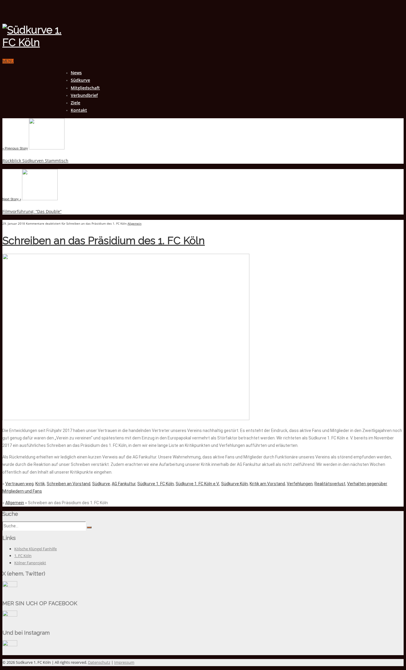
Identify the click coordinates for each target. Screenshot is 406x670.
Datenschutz (99, 662)
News (76, 72)
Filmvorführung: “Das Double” (32, 211)
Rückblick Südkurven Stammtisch (35, 160)
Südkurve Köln (234, 483)
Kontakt (79, 110)
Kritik (40, 483)
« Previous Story (15, 148)
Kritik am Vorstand (267, 483)
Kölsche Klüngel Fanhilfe (35, 548)
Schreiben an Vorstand (68, 483)
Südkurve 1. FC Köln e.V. (197, 483)
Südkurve (80, 80)
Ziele (75, 102)
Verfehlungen (300, 483)
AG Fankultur (124, 483)
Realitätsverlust (329, 483)
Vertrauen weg (19, 483)
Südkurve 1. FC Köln (155, 483)
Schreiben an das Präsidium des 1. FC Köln (103, 240)
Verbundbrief (84, 95)
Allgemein (134, 223)
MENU (8, 61)
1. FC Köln (23, 555)
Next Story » (11, 199)
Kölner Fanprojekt (30, 562)
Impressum (124, 662)
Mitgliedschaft (85, 88)
